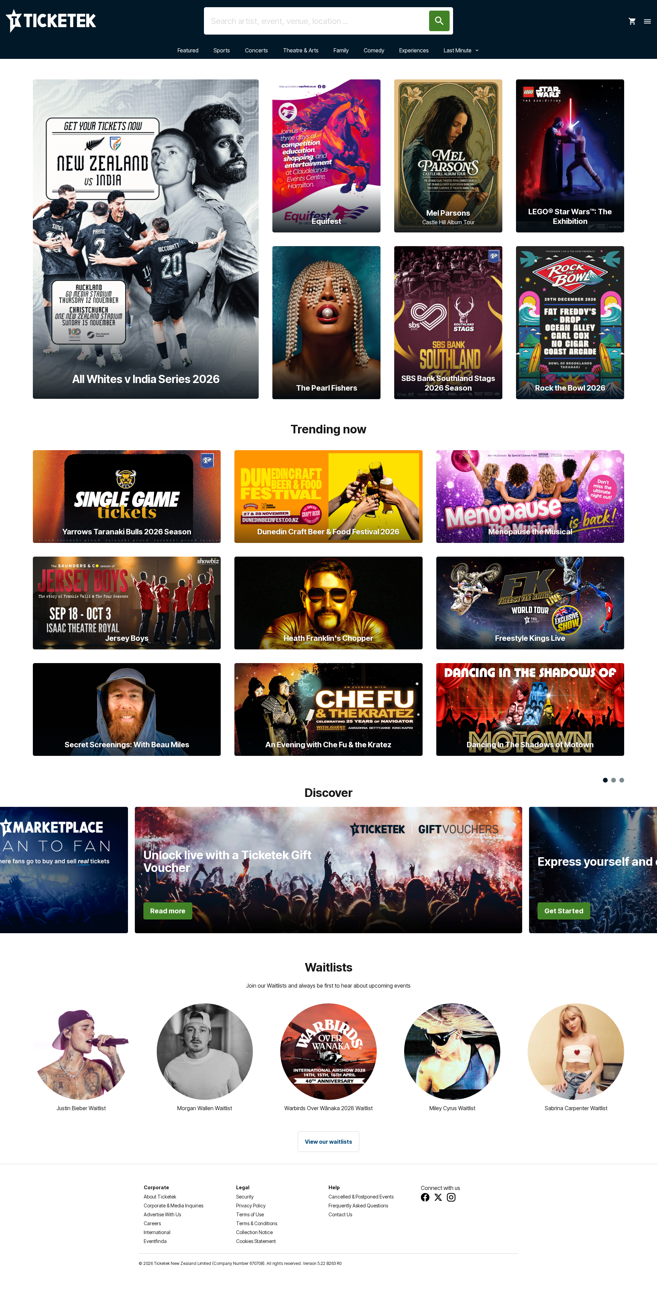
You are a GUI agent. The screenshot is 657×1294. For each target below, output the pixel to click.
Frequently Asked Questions (358, 1205)
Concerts (256, 50)
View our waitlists (328, 1141)
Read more (167, 911)
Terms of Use (250, 1214)
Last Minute (458, 50)
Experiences (414, 50)
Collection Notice (254, 1232)
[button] (65, 848)
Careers (152, 1223)
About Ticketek (160, 1197)
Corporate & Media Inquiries (173, 1205)
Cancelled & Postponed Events (361, 1197)
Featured (188, 50)
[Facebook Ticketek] (425, 1197)
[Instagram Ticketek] (451, 1197)
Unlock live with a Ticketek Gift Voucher (227, 861)
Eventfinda (155, 1241)
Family (341, 50)
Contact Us (340, 1214)
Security (245, 1197)
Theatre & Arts (301, 50)
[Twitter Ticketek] (438, 1197)
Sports (222, 50)
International (157, 1232)
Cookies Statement (256, 1241)
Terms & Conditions (256, 1223)
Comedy (374, 50)
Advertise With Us (162, 1214)
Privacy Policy (251, 1205)
